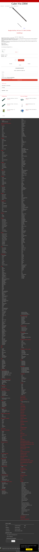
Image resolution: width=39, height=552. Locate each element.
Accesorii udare (23, 351)
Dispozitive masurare (4, 198)
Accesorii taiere (3, 174)
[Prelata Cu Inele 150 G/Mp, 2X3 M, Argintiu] (22, 99)
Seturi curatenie (23, 393)
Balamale (3, 431)
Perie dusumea (23, 206)
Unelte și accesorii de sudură (24, 499)
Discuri (3, 209)
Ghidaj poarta (22, 172)
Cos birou (22, 132)
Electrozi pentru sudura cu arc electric (6, 380)
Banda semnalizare (4, 282)
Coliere (3, 425)
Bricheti (3, 289)
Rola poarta (22, 240)
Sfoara (22, 259)
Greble (22, 345)
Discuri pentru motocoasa (5, 395)
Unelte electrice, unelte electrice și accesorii (26, 493)
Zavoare (3, 432)
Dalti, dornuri (22, 433)
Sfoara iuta (22, 334)
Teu (21, 271)
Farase (21, 450)
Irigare (2, 168)
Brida (2, 290)
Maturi (22, 380)
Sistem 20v (3, 263)
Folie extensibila (23, 164)
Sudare (3, 147)
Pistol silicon (22, 216)
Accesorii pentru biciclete (24, 506)
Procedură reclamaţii (17, 525)
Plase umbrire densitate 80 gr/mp (25, 367)
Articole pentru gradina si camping (25, 349)
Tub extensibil (23, 276)
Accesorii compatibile (4, 211)
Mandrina (22, 183)
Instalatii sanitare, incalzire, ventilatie (6, 481)
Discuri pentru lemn (4, 392)
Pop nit (22, 225)
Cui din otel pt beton (23, 136)
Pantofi (22, 466)
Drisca (22, 154)
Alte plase (3, 376)
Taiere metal (3, 188)
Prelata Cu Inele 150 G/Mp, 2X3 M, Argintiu (31, 98)
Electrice (2, 232)
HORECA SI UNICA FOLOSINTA (6, 123)
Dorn (2, 320)
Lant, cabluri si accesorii (4, 453)
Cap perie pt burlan (4, 298)
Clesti (2, 158)
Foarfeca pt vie (23, 161)
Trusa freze (22, 275)
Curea (2, 351)
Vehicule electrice (23, 472)
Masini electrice (3, 254)
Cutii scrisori (22, 377)
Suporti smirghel (4, 401)
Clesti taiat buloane (23, 415)
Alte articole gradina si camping (25, 354)
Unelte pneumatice (23, 487)
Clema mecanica (4, 321)
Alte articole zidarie (4, 473)
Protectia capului (4, 221)
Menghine (3, 190)
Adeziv (3, 269)
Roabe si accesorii (4, 459)
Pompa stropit (23, 224)
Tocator (3, 364)
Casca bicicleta (3, 362)
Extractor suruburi (4, 341)
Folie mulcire (3, 342)
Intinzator (3, 322)
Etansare (3, 134)
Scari (22, 376)
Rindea (3, 324)
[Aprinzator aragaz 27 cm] (22, 105)
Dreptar (22, 153)
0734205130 (11, 536)
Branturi (3, 349)
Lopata (22, 182)
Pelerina (22, 201)
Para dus (22, 199)
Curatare (3, 177)
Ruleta (22, 243)
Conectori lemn (3, 428)
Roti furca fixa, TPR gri (24, 312)
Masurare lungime (4, 194)
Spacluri (3, 469)
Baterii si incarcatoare (4, 238)
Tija (21, 272)
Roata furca (22, 234)
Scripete (22, 251)
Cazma (2, 307)
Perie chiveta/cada (23, 205)
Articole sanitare (4, 487)
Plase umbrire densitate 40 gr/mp (25, 368)
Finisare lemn (3, 172)
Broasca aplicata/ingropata (5, 291)
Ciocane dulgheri (22, 406)
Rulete (2, 414)
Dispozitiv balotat (23, 148)
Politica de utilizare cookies (18, 530)
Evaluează (29, 63)
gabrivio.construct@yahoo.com (13, 534)
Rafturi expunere (22, 397)
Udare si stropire (4, 163)
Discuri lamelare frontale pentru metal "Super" (27, 444)
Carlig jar (3, 305)
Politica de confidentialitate (10, 77)
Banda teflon (3, 283)
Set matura (22, 255)
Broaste (3, 435)
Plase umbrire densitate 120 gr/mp (25, 369)
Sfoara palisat (22, 336)
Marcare (3, 199)
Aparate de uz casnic (23, 507)
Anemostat (3, 272)
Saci (21, 324)
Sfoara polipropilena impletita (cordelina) (26, 337)
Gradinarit (2, 162)
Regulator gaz (3, 327)
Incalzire (3, 179)
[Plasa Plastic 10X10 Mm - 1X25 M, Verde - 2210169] (3, 99)
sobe (21, 478)
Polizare (3, 257)
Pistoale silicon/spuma (4, 464)
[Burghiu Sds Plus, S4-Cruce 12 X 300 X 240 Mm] (19, 21)
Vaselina (3, 314)
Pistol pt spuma (23, 215)
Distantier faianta (23, 150)
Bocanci (3, 287)
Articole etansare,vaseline (5, 483)
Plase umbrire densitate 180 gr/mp (25, 371)
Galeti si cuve (3, 471)
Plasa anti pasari (23, 220)
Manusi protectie (4, 352)
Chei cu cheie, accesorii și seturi (25, 502)
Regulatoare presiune (4, 382)
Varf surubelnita (4, 312)
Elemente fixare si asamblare (5, 418)
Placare (3, 129)
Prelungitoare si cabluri (4, 236)
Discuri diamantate (4, 393)
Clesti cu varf (22, 412)
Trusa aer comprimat (23, 274)
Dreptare (3, 470)
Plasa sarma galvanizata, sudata (25, 459)
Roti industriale (3, 489)
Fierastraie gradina (23, 352)
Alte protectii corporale (4, 225)
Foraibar (22, 165)
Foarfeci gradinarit (23, 356)
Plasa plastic (22, 222)
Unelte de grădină (23, 488)
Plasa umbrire (22, 366)
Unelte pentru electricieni (24, 500)
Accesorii (22, 512)
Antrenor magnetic (4, 273)
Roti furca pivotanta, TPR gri (24, 313)
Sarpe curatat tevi (4, 482)
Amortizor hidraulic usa (4, 440)
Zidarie (3, 127)
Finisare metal (3, 187)
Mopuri (21, 403)
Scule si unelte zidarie (4, 466)
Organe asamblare (4, 140)
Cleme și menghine (23, 495)
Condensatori (3, 242)
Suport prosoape (4, 365)
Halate (2, 354)
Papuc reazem (23, 198)
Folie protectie (3, 323)
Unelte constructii (3, 458)
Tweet (24, 28)
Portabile (3, 215)
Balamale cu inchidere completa (25, 447)
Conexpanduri (3, 426)
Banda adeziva (3, 361)
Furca (22, 167)
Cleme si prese (3, 171)
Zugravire (3, 135)
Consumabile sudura (4, 388)
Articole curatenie (23, 381)
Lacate (2, 433)
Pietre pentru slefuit (4, 405)
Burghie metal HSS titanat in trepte (25, 401)
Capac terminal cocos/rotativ (5, 300)
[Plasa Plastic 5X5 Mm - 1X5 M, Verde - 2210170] (3, 105)
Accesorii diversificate (4, 205)
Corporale (3, 216)
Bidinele (3, 478)
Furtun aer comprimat (4, 340)
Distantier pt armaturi (23, 151)
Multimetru (3, 332)
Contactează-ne (8, 530)
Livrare (3, 87)
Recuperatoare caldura (23, 475)
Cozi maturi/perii (22, 445)
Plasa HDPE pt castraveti (24, 221)
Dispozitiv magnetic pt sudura (24, 149)
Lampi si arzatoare (4, 460)
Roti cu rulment (3, 493)
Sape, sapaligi (23, 342)
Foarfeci (3, 445)
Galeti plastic (22, 457)
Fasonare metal (3, 189)
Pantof (22, 196)
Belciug (3, 285)
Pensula (22, 202)
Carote (2, 204)
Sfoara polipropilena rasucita (24, 333)
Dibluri (3, 420)
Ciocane (3, 443)
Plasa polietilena (4, 326)
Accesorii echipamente (4, 231)
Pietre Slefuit (3, 344)
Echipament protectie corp (24, 328)
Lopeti (22, 341)
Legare (2, 141)
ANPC (25, 525)
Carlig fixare (3, 304)
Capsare (3, 146)
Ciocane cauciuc (22, 409)
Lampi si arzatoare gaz (4, 145)
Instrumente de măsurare (24, 489)
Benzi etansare (23, 320)
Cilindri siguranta (4, 434)
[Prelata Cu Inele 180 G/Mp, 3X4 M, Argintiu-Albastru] (22, 111)
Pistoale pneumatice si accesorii (24, 441)
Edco (1, 358)
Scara (22, 250)
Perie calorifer (23, 204)
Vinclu (21, 438)
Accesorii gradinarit (4, 167)
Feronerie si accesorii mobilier (5, 430)
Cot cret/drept (22, 134)
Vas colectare (3, 313)
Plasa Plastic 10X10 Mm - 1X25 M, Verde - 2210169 (13, 98)
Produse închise (22, 517)
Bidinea (3, 286)
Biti (20, 430)
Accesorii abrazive (4, 203)
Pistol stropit (3, 339)
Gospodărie (22, 486)
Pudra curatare (3, 338)
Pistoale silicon (22, 439)
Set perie (22, 257)
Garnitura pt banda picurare (24, 170)
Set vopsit (22, 258)
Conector (22, 129)
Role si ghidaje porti (4, 438)
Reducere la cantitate (6, 85)
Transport (3, 184)
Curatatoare (3, 261)
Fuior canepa (22, 166)
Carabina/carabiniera (4, 303)
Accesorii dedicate (4, 178)
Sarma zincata (3, 377)
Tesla (22, 270)
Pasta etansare (23, 200)
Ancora (3, 271)
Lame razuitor (23, 178)
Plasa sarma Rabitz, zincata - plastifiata (26, 462)
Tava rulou (22, 269)
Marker (22, 186)
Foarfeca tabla (23, 162)
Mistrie (22, 190)
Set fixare (22, 254)
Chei (2, 151)
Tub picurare (22, 277)
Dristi (2, 467)
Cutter (22, 143)
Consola (22, 131)
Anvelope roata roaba (23, 453)
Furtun (22, 168)
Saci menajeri (22, 390)
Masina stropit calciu (23, 188)
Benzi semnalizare (23, 321)
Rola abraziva (22, 238)
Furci (22, 346)
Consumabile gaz (4, 381)
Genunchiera (3, 355)
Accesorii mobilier (4, 436)
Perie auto (22, 203)
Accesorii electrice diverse (5, 245)
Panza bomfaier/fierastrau (24, 197)
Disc (21, 147)
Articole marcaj (3, 472)
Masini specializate (4, 255)
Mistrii (2, 468)
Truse (2, 157)
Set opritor (22, 256)
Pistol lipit (22, 214)
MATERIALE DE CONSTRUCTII (6, 119)
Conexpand (22, 130)
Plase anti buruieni (23, 448)
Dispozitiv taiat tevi (4, 331)
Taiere (2, 130)
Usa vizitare (22, 278)
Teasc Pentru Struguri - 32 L (11, 109)
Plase (22, 355)
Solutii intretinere (4, 251)
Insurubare (3, 256)
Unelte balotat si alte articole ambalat (25, 323)
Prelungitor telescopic (23, 226)
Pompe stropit (23, 357)
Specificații (4, 83)
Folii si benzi (3, 133)
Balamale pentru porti (23, 469)
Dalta (22, 145)
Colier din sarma (23, 125)
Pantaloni (3, 227)
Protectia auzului (4, 219)
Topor (22, 273)
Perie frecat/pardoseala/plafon (24, 207)
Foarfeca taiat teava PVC (24, 421)
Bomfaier (3, 288)
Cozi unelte (22, 347)
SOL (24, 527)
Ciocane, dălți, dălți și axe (24, 494)
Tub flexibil (3, 329)
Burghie (3, 409)
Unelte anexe (3, 250)
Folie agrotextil (3, 343)
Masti (2, 383)
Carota (2, 306)
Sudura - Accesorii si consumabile (6, 379)
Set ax (22, 253)
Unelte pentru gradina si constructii (25, 339)
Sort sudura (22, 260)
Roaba (22, 233)
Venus (2, 266)
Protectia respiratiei (4, 220)
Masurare (2, 193)
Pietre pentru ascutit (4, 404)
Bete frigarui (3, 366)
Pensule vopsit (3, 477)
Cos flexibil (22, 133)
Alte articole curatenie (23, 392)
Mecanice (2, 150)
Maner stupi (22, 184)
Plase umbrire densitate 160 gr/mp (25, 372)
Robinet (22, 237)
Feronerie (3, 139)
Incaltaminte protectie (23, 330)
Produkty (21, 481)
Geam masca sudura (23, 171)
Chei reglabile (22, 424)
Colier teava (22, 126)
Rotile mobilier (3, 437)
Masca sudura (23, 187)
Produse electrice (23, 508)
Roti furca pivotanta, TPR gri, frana (25, 314)
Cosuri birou (22, 391)
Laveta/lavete (22, 180)
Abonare (4, 115)
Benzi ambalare (23, 322)
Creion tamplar (23, 135)
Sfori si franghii (22, 332)
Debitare (3, 262)
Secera (22, 252)
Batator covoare (3, 284)
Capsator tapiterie (4, 301)
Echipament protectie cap (24, 329)
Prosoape (3, 348)
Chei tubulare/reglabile (4, 309)
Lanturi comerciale (4, 454)
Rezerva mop (22, 232)
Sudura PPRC (3, 488)
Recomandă (10, 63)
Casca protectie (3, 350)
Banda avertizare (4, 357)
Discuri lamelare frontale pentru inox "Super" (27, 442)
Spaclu (22, 261)
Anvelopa (3, 274)
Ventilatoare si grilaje (4, 239)
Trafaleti (3, 367)
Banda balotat (3, 281)
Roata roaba (22, 236)
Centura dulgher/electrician (5, 308)
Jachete (3, 228)
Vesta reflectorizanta (4, 356)
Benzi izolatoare (23, 318)
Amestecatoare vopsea (4, 479)
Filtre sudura (3, 384)
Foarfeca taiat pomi (23, 163)
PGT (1, 347)
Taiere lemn (3, 173)
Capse (2, 302)
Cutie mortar (22, 144)
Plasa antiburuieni (23, 219)
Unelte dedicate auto (4, 252)
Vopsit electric (23, 217)
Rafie (22, 335)
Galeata (22, 169)
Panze (2, 210)
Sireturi (3, 353)
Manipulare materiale (4, 136)
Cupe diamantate (4, 394)
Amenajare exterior (4, 183)
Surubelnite (3, 152)
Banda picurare (3, 280)
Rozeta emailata (23, 242)
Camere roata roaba (23, 454)
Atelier (2, 246)
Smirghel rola (3, 406)
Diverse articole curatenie (24, 456)
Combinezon (22, 128)
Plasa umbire (22, 223)
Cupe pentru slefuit (4, 403)
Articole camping (23, 353)
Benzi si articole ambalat (24, 315)
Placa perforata (23, 218)
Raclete (22, 394)
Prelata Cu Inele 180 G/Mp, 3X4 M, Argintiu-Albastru (31, 109)
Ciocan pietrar (22, 404)
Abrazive (3, 128)
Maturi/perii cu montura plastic (25, 451)
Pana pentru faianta (4, 325)
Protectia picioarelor (4, 226)
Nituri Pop (3, 419)
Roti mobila (22, 241)
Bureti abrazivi (3, 402)
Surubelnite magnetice (23, 427)
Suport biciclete (3, 363)
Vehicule (21, 471)
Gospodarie (2, 176)
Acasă (6, 525)
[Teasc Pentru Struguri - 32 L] (3, 111)
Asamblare (2, 138)
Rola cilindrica (23, 239)
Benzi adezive (23, 317)
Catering (22, 513)
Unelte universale (4, 156)
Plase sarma (3, 268)
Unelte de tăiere (23, 483)
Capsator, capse (3, 439)
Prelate (2, 267)
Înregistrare (7, 527)
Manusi (22, 185)
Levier (22, 181)
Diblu (22, 146)
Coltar (22, 127)
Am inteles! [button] (29, 549)
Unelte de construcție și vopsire (24, 482)
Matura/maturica (23, 189)
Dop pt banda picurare (23, 152)
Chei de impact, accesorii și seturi (25, 514)
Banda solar (22, 319)
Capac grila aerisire (4, 299)
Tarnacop (22, 268)
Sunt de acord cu (8, 77)
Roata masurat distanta (23, 235)
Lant (21, 179)
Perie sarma (22, 208)
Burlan (2, 328)
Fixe (2, 214)
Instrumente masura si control (5, 413)
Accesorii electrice (4, 237)
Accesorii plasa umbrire (24, 370)
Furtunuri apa (22, 350)
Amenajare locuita (4, 182)
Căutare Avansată (17, 527)
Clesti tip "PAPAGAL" (23, 418)
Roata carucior (3, 330)
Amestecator (3, 270)
